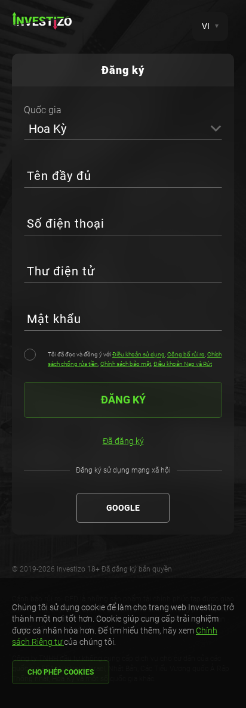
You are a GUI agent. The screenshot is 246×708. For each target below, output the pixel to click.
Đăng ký (123, 399)
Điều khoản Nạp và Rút (182, 364)
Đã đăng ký (123, 441)
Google (123, 508)
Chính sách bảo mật (125, 364)
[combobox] (123, 128)
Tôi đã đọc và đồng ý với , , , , (135, 359)
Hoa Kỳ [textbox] (47, 129)
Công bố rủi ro (186, 354)
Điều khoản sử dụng (138, 354)
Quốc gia (42, 110)
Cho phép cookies (60, 672)
